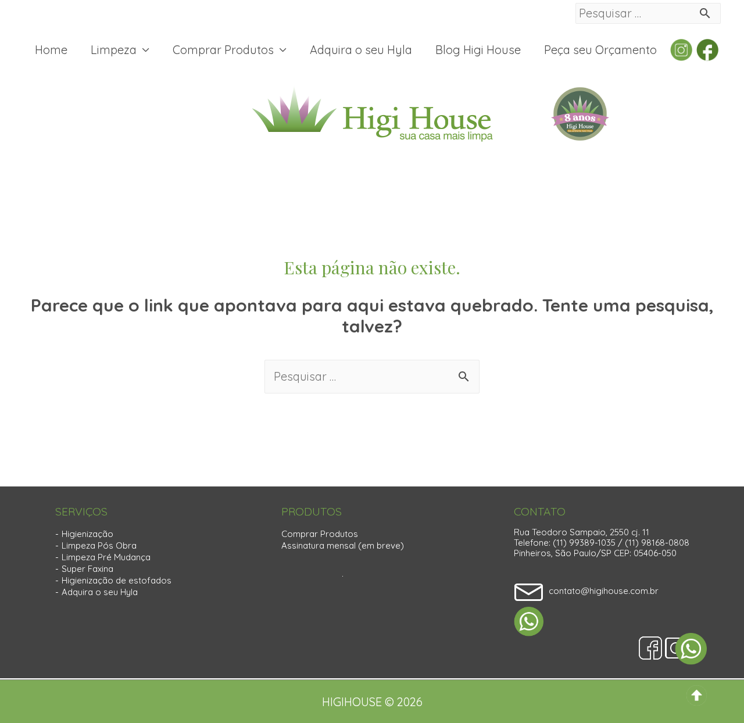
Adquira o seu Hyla (361, 49)
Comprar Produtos (223, 49)
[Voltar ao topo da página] (696, 694)
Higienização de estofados (116, 580)
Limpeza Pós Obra (99, 545)
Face (713, 49)
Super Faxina (87, 568)
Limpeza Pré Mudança (106, 557)
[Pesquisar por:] (648, 13)
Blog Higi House (478, 49)
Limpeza (114, 49)
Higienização (87, 533)
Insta (687, 49)
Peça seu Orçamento (600, 49)
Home (51, 49)
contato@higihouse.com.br (604, 590)
